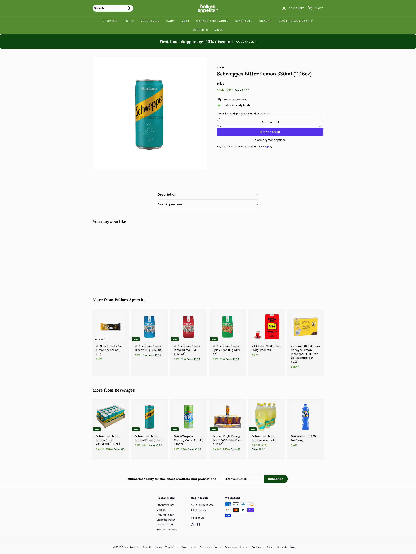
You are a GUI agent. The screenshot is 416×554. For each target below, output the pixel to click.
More (219, 29)
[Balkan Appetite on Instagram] (192, 524)
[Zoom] (149, 113)
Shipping (238, 113)
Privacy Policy (165, 504)
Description (167, 194)
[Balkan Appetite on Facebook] (198, 524)
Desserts (200, 29)
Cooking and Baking (295, 21)
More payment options (270, 140)
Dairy (170, 21)
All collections (165, 524)
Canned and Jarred (212, 21)
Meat (186, 21)
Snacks (265, 21)
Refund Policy (165, 514)
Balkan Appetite (130, 299)
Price (220, 84)
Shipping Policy (166, 519)
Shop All (110, 21)
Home (220, 67)
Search (161, 509)
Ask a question (170, 204)
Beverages (244, 21)
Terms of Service (167, 529)
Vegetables (150, 21)
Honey (129, 21)
